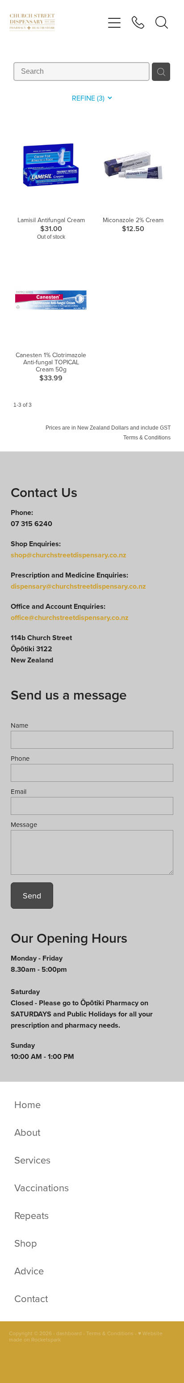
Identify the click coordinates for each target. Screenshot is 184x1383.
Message (24, 824)
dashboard (69, 1333)
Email (18, 791)
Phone (20, 758)
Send (32, 895)
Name (19, 725)
